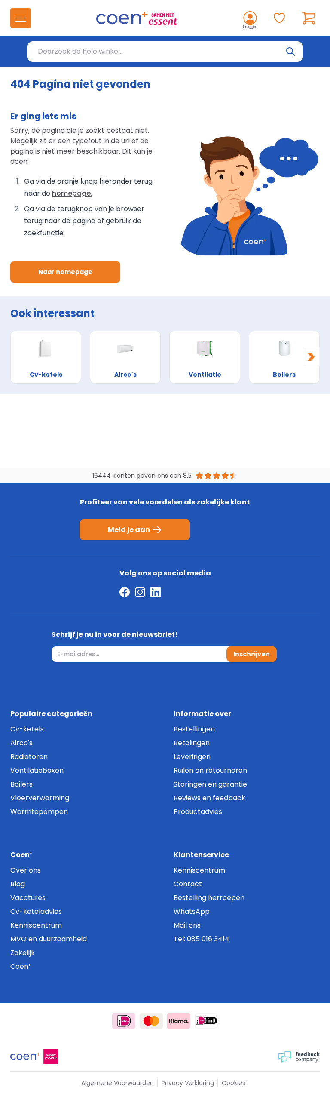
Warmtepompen (39, 812)
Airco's (21, 743)
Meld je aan (129, 530)
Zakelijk (22, 953)
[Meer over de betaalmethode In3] (206, 1021)
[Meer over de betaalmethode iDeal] (124, 1021)
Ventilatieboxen (37, 770)
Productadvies (198, 812)
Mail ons (187, 925)
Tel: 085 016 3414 (201, 939)
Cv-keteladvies (36, 911)
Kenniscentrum (36, 925)
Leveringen (192, 757)
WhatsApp (192, 911)
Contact (188, 884)
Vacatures (28, 898)
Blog (17, 884)
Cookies (233, 1083)
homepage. (72, 193)
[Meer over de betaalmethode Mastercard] (151, 1021)
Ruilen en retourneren (210, 770)
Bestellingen (194, 729)
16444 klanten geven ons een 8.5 (142, 475)
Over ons (25, 870)
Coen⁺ (20, 966)
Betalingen (192, 743)
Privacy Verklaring (188, 1083)
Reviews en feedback (209, 798)
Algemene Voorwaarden (117, 1083)
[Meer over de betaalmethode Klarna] (178, 1021)
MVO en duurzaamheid (48, 939)
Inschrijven (251, 654)
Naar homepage (65, 271)
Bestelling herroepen (209, 898)
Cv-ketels (27, 729)
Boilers (21, 784)
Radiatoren (29, 757)
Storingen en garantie (210, 784)
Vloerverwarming (39, 798)
